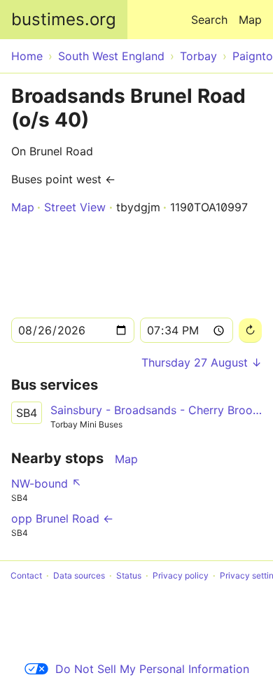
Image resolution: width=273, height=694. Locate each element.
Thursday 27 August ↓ (201, 362)
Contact (26, 575)
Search (209, 20)
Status (128, 575)
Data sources (79, 575)
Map (250, 20)
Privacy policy (181, 575)
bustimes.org (63, 19)
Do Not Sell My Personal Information (152, 669)
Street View (75, 207)
